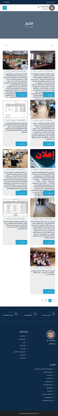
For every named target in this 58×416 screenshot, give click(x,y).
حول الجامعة (23, 345)
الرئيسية (31, 26)
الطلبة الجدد (23, 354)
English (5, 2)
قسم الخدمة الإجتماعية (47, 400)
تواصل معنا (23, 348)
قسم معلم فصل (49, 381)
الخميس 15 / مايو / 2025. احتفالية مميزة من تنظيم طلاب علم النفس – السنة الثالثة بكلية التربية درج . (43, 272)
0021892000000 (28, 315)
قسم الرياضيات (49, 387)
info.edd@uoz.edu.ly (8, 315)
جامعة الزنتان (23, 336)
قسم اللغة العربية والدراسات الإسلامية (44, 368)
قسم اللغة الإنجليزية (48, 384)
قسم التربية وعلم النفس (47, 394)
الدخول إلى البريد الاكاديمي (19, 351)
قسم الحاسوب (49, 378)
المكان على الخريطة (46, 315)
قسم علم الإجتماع (49, 397)
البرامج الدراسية (22, 339)
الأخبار (24, 342)
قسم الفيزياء (50, 391)
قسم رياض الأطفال (48, 372)
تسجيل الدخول (50, 2)
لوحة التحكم (23, 358)
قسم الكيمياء (50, 375)
